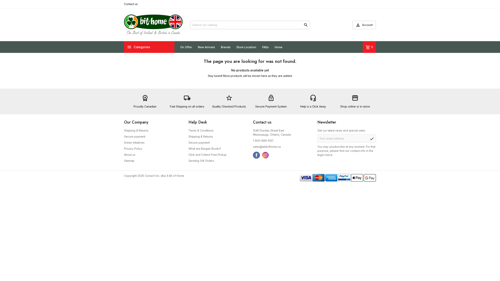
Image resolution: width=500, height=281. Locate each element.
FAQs (265, 47)
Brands (225, 47)
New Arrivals (206, 47)
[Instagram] (265, 155)
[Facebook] (256, 155)
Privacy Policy (133, 148)
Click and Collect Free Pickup (207, 154)
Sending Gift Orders (201, 160)
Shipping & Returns (136, 130)
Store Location (246, 47)
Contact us (131, 4)
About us (129, 154)
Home (278, 47)
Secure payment (134, 136)
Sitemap (129, 160)
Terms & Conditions (200, 130)
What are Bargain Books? (204, 148)
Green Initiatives (134, 142)
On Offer (186, 47)
